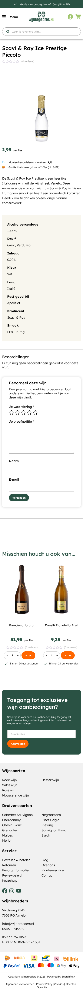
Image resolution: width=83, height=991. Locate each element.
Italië (11, 289)
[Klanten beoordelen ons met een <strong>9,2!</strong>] (3, 162)
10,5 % (12, 231)
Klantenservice (53, 870)
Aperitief (13, 303)
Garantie (42, 987)
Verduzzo (23, 245)
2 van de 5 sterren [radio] (17, 412)
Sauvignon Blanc (54, 830)
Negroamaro (51, 815)
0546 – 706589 (13, 929)
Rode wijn (9, 780)
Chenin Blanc (12, 825)
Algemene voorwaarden (20, 984)
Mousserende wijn (15, 795)
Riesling (47, 825)
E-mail (14, 479)
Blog (45, 860)
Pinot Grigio (50, 820)
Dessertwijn (50, 780)
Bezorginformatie (15, 870)
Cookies (59, 984)
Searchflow (68, 976)
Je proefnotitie (21, 421)
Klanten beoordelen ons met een (30, 162)
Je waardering (21, 406)
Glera (11, 245)
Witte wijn (9, 785)
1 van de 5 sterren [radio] (11, 412)
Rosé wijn (9, 790)
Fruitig (19, 332)
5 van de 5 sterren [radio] (35, 412)
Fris (10, 332)
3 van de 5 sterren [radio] (23, 412)
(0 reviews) (27, 61)
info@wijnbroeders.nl (18, 924)
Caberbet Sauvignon (17, 815)
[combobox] (41, 31)
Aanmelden (18, 743)
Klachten (71, 984)
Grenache (9, 830)
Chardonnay (11, 820)
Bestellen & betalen (16, 860)
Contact (48, 875)
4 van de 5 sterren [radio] (29, 412)
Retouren (9, 865)
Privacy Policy (44, 984)
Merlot (7, 840)
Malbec (7, 835)
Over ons (48, 865)
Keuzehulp (9, 880)
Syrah (46, 835)
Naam (14, 460)
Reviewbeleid (11, 875)
